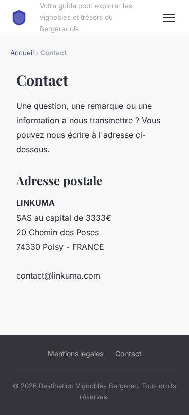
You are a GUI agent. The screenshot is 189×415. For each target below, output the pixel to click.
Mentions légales (75, 353)
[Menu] (169, 18)
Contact (128, 353)
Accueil (22, 53)
